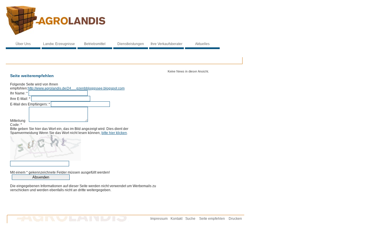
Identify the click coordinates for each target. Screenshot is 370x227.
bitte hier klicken (114, 133)
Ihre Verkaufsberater (166, 44)
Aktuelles (202, 44)
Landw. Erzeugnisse (59, 44)
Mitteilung (19, 121)
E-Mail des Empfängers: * (30, 104)
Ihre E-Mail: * (20, 99)
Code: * (16, 125)
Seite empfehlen (212, 219)
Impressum (159, 219)
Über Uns (23, 44)
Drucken (235, 219)
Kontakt (176, 219)
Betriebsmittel (95, 44)
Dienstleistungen (130, 44)
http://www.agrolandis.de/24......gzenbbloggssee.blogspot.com (76, 88)
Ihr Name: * (19, 93)
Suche (190, 219)
